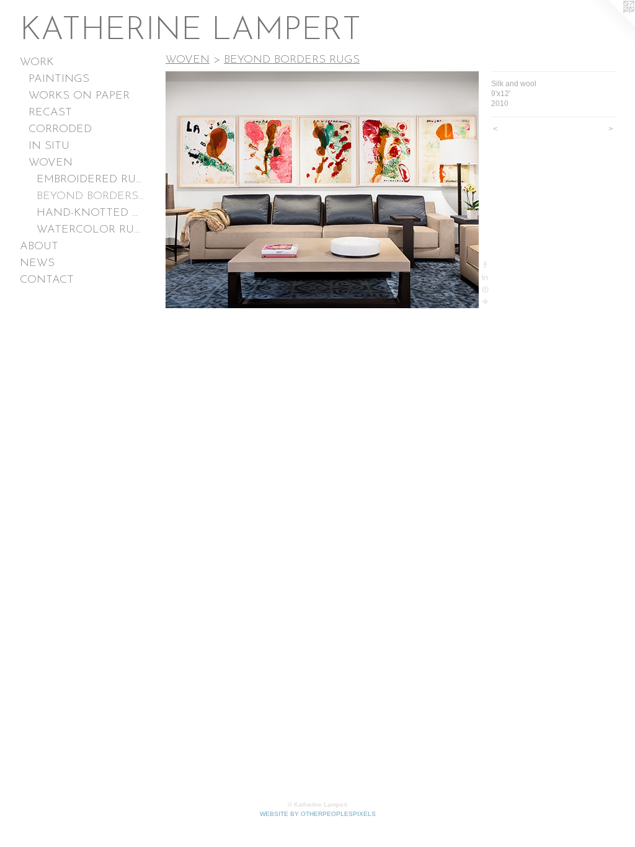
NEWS (37, 263)
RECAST (50, 112)
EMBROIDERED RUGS (90, 179)
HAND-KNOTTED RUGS (90, 213)
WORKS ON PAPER (79, 96)
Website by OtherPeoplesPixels (318, 813)
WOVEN (51, 163)
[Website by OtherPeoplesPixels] (610, 25)
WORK (37, 62)
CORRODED (60, 129)
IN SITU (49, 146)
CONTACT (47, 280)
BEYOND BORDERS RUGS (90, 196)
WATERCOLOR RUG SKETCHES (90, 230)
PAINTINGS (59, 79)
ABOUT (39, 246)
